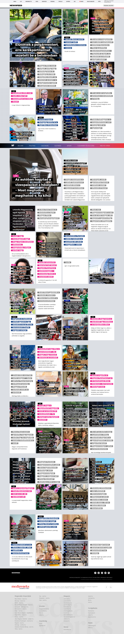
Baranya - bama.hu (20, 600)
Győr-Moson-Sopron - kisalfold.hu (24, 613)
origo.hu (41, 615)
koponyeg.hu (91, 613)
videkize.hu (67, 619)
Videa (37, 1)
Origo (14, 1)
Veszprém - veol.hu (44, 598)
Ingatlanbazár (90, 1)
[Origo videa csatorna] (105, 573)
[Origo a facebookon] (95, 573)
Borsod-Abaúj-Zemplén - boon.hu (24, 604)
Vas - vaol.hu (42, 596)
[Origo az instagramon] (102, 573)
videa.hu (90, 615)
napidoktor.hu (67, 608)
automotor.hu (67, 600)
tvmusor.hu (67, 621)
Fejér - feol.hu (18, 611)
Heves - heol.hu (19, 616)
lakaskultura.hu (68, 603)
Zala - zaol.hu (43, 600)
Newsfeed (44, 1)
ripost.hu (90, 596)
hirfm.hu (90, 627)
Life (21, 1)
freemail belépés (108, 5)
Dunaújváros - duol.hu (21, 608)
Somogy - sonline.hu (20, 624)
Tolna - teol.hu (18, 629)
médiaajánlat (109, 577)
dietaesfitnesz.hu (68, 614)
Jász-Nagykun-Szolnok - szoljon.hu (24, 619)
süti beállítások (96, 577)
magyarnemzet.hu (44, 608)
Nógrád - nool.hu (19, 623)
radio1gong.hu (92, 625)
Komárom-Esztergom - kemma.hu (24, 621)
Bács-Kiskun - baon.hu (21, 598)
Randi (82, 1)
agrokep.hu (42, 625)
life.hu (89, 600)
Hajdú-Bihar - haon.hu (21, 614)
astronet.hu (67, 598)
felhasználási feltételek (86, 577)
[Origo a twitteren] (99, 573)
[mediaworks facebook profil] (106, 587)
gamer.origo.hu (68, 604)
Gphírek (68, 1)
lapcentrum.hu (92, 617)
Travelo (60, 1)
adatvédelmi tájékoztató (74, 577)
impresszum (103, 577)
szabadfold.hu (43, 611)
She (74, 1)
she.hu (90, 602)
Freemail (52, 1)
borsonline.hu (67, 629)
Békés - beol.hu (19, 603)
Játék (99, 1)
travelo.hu (66, 613)
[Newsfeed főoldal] (16, 573)
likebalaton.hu (67, 606)
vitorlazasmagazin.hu (69, 616)
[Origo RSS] (109, 573)
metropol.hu (91, 598)
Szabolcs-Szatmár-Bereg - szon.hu (24, 627)
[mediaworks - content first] (20, 587)
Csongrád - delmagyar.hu (21, 606)
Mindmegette (29, 1)
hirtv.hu (41, 613)
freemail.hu (91, 611)
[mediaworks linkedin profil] (110, 587)
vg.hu (40, 623)
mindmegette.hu (68, 611)
